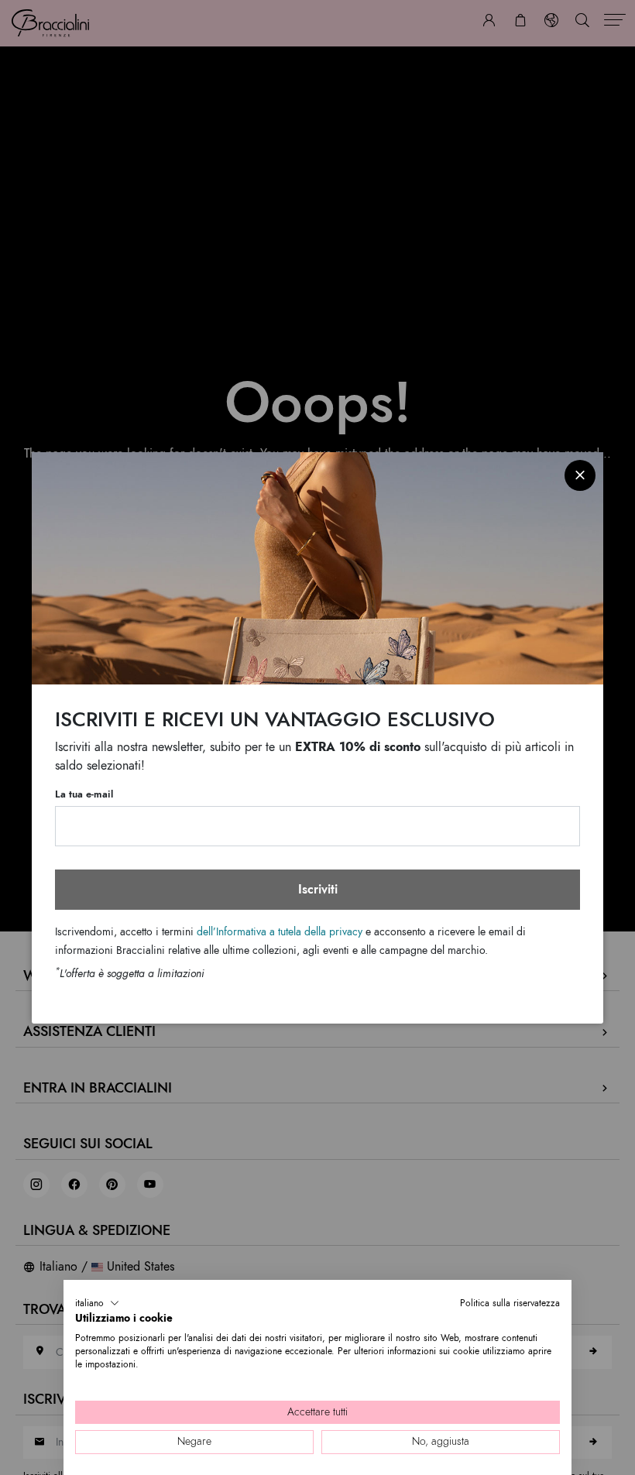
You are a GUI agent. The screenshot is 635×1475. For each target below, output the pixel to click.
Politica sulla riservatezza (510, 1303)
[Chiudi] (580, 475)
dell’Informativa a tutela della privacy (279, 931)
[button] (97, 1303)
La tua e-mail (84, 794)
